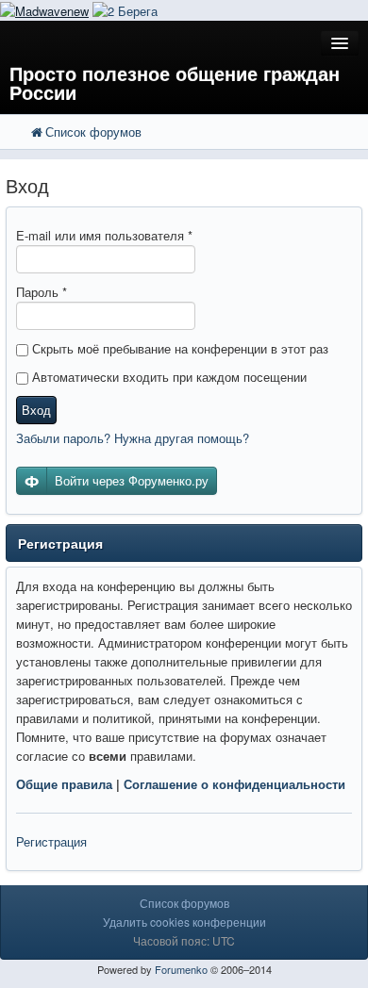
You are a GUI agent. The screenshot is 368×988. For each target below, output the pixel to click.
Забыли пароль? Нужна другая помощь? (132, 438)
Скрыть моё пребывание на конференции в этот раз (178, 348)
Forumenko (181, 969)
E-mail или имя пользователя (104, 235)
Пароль (41, 292)
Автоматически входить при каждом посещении (167, 377)
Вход (36, 410)
